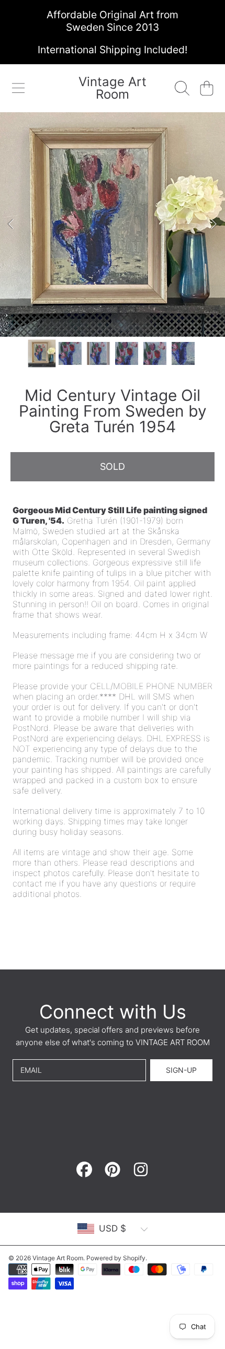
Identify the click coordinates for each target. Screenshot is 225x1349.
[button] (18, 88)
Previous (11, 224)
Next (214, 224)
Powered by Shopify (115, 1258)
